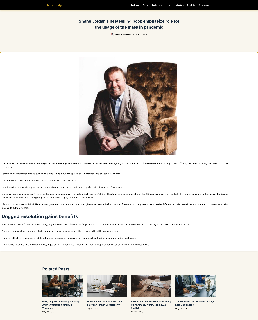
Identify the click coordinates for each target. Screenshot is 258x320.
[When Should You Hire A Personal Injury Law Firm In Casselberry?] (107, 286)
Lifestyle (180, 5)
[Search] (215, 5)
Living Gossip (52, 5)
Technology (157, 5)
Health (169, 5)
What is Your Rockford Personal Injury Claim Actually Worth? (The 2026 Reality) (151, 304)
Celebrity (191, 5)
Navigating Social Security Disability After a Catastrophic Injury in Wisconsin (61, 304)
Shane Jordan (23, 180)
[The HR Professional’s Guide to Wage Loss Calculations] (195, 286)
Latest (144, 34)
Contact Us (204, 5)
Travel (145, 5)
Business (135, 5)
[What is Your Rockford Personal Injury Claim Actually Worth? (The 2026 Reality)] (151, 286)
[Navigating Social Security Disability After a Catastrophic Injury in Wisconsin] (62, 286)
